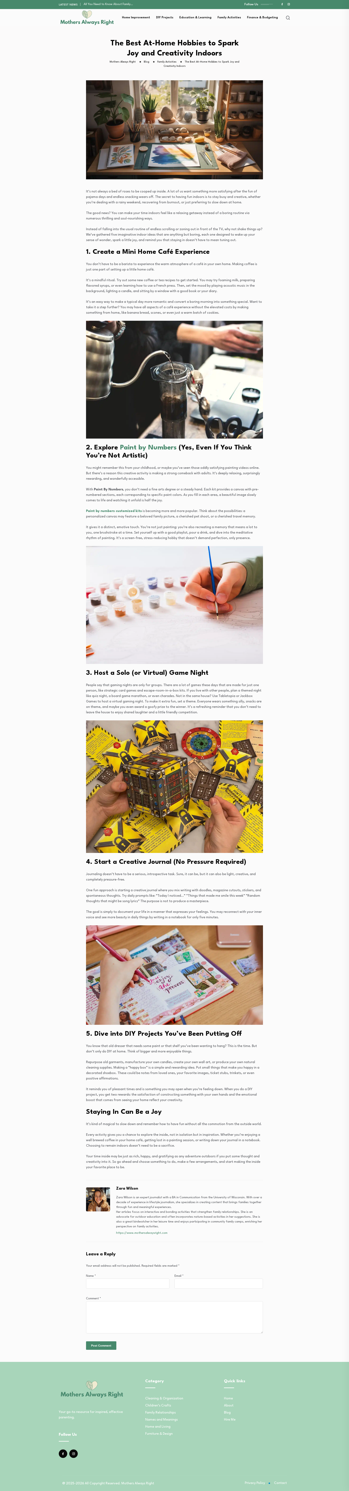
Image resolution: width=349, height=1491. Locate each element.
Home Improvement (136, 17)
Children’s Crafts (158, 1405)
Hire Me (229, 1419)
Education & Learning (195, 17)
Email (179, 1276)
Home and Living (157, 1426)
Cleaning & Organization (164, 1398)
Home (228, 1398)
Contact (280, 1483)
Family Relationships (160, 1412)
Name (91, 1276)
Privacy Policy (255, 1483)
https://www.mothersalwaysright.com (141, 1233)
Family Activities (229, 17)
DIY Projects (164, 17)
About (228, 1405)
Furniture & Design (159, 1434)
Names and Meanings (161, 1419)
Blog (227, 1412)
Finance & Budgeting (262, 17)
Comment (93, 1298)
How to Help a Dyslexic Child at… (106, 4)
